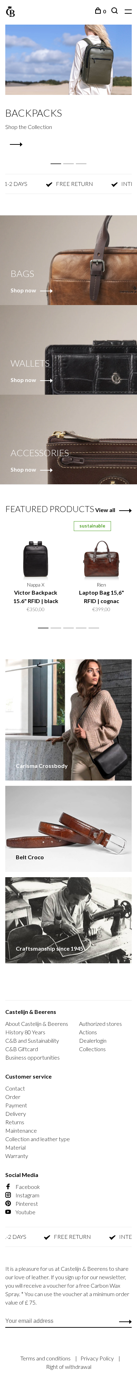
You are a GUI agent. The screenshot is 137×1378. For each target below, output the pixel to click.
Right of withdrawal (68, 1366)
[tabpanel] (68, 86)
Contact (15, 1088)
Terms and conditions (46, 1358)
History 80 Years (25, 1032)
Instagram (26, 1195)
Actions (88, 1032)
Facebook (27, 1186)
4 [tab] (83, 628)
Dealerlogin (92, 1040)
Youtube (24, 1212)
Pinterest (26, 1203)
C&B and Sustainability (32, 1040)
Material (15, 1147)
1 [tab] (57, 156)
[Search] (115, 11)
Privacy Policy (97, 1358)
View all (105, 509)
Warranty (16, 1155)
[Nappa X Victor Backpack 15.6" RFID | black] (35, 551)
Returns (14, 1122)
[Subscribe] (123, 1321)
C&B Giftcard (21, 1049)
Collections (92, 1049)
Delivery (15, 1113)
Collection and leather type (37, 1139)
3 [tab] (83, 156)
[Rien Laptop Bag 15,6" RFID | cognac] (101, 551)
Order (12, 1096)
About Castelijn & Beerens (36, 1023)
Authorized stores (100, 1023)
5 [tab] (95, 628)
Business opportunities (32, 1057)
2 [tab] (70, 156)
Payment (16, 1105)
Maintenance (21, 1130)
